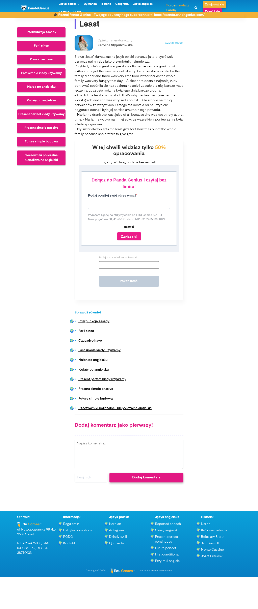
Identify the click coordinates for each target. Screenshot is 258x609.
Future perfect (165, 548)
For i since (41, 45)
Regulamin (71, 524)
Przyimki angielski (168, 561)
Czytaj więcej (174, 43)
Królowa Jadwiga (214, 530)
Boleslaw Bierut (212, 537)
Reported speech (168, 524)
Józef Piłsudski (212, 556)
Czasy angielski (167, 530)
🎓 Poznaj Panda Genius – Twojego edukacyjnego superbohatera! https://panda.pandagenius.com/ (129, 15)
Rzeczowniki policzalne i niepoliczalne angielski (41, 158)
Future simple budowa (41, 141)
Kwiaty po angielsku (41, 100)
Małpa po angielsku (41, 86)
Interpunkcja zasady (41, 32)
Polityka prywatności (79, 530)
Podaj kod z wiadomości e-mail (118, 257)
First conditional (167, 554)
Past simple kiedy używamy (41, 73)
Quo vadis (116, 543)
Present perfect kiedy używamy (41, 114)
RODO (68, 537)
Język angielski (143, 4)
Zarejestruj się (214, 4)
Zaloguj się (212, 11)
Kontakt (69, 543)
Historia (106, 4)
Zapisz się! (129, 236)
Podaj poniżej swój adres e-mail (112, 195)
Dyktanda (90, 4)
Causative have (41, 59)
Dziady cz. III (118, 537)
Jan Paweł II (210, 543)
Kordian (115, 524)
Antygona (116, 530)
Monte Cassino (212, 549)
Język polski (67, 4)
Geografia (122, 4)
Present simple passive (41, 127)
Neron (205, 524)
